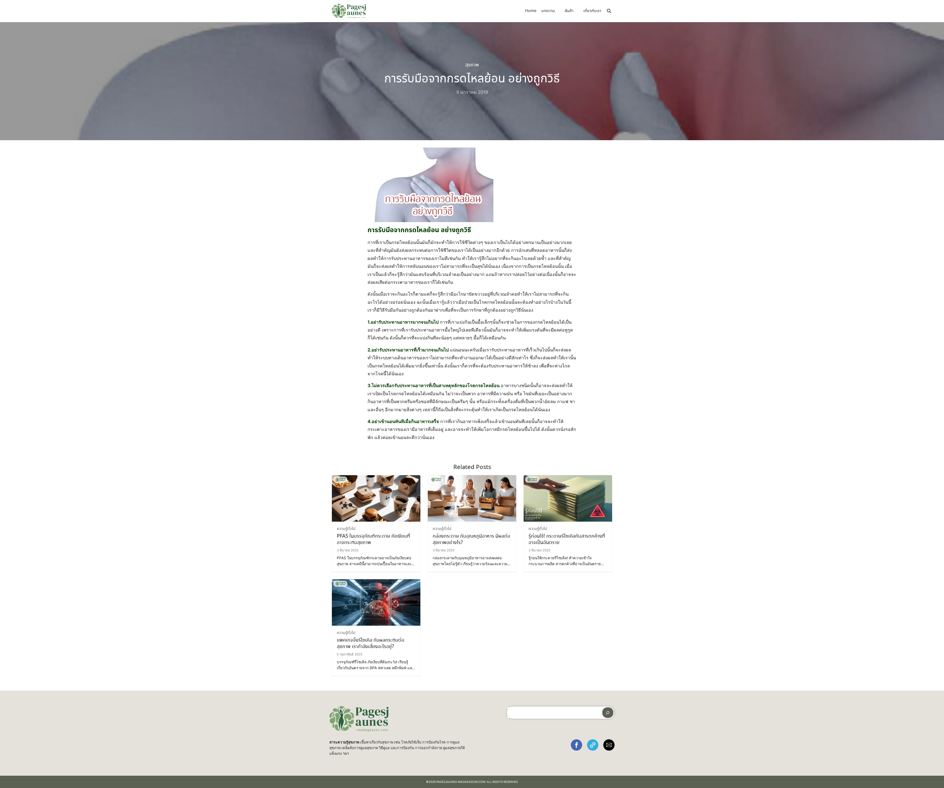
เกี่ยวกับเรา (592, 11)
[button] (576, 745)
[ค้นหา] (607, 712)
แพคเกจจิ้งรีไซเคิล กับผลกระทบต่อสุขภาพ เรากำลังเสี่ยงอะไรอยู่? (370, 643)
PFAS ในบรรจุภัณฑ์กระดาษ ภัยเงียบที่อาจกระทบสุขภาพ (373, 539)
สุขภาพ (472, 65)
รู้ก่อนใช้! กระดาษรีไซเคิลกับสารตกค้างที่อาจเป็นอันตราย (567, 539)
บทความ (548, 11)
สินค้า (569, 11)
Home (530, 11)
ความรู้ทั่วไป (346, 529)
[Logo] (349, 11)
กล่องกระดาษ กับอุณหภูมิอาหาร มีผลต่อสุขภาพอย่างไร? (471, 539)
